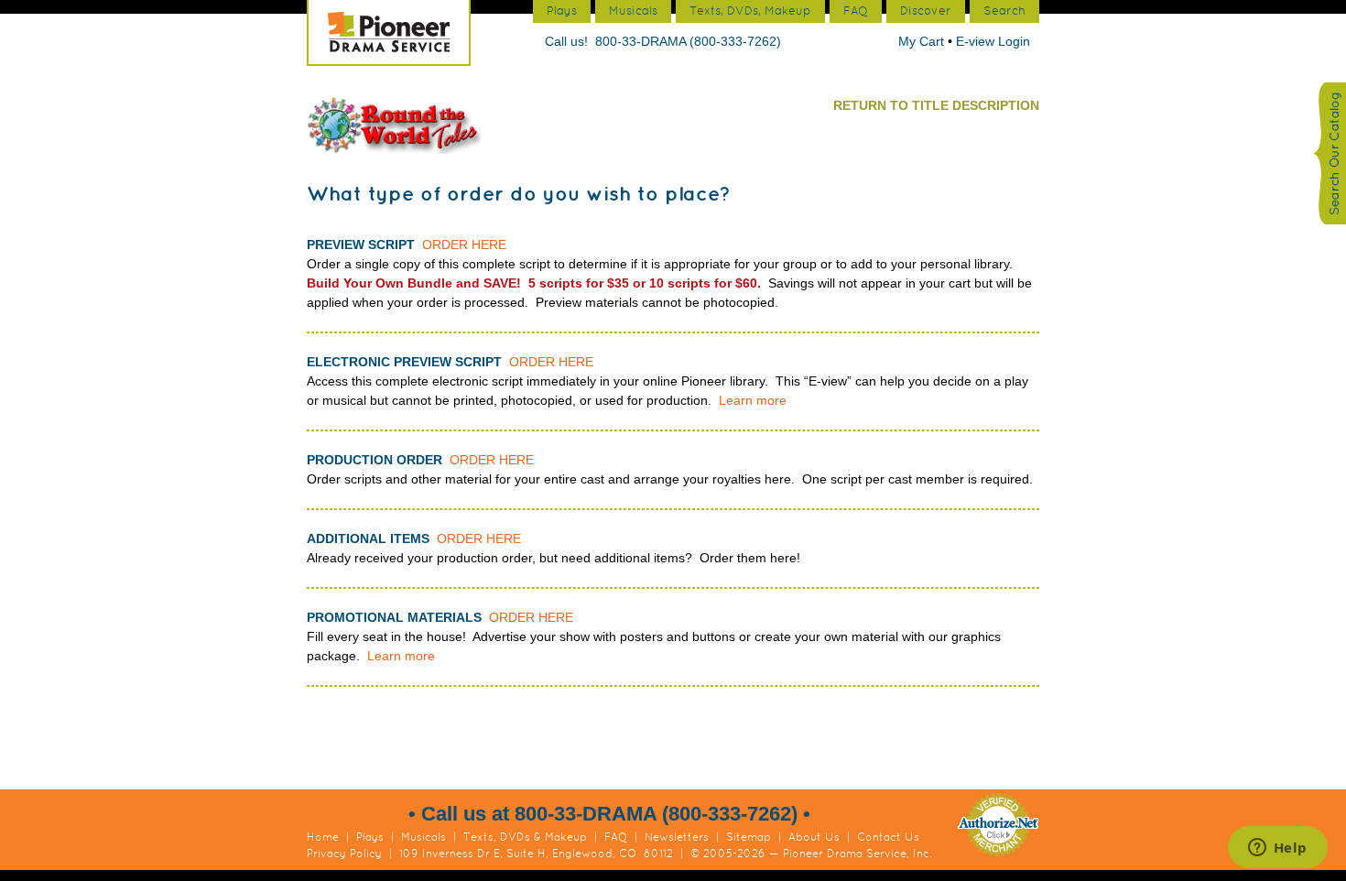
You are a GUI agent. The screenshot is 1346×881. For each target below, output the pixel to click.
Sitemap (748, 837)
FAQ (615, 837)
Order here (464, 244)
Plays (370, 837)
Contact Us (888, 837)
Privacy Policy (344, 853)
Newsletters (677, 837)
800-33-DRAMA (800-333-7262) (688, 41)
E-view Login (993, 41)
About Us (814, 837)
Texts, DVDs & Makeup (525, 837)
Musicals (423, 837)
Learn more (753, 400)
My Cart (923, 41)
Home (323, 837)
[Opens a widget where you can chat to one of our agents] (1277, 849)
